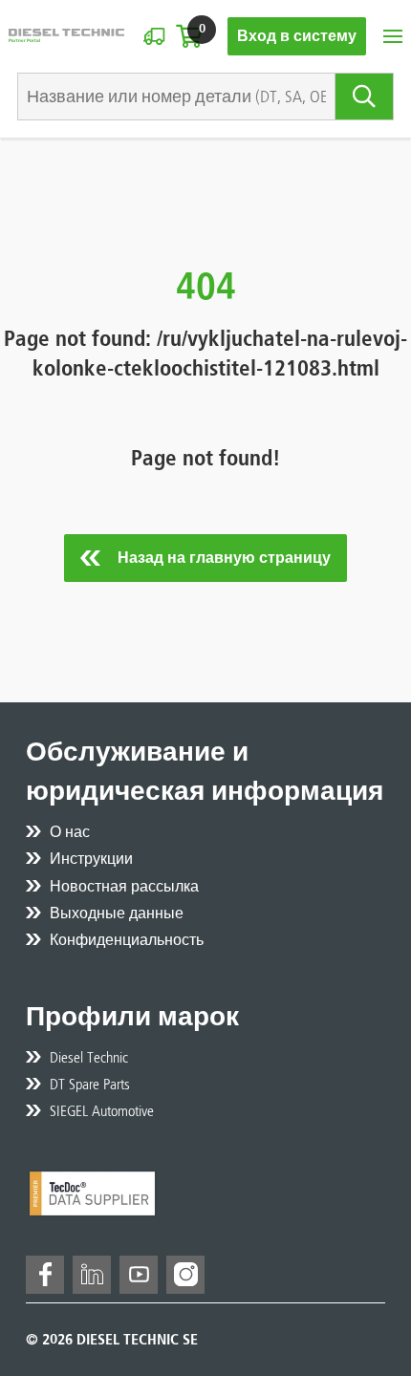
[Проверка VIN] (153, 36)
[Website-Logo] (66, 36)
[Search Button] (364, 96)
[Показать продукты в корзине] (189, 36)
